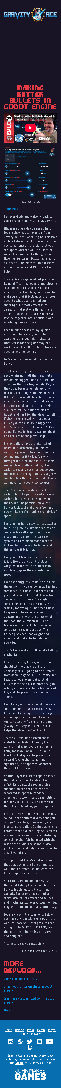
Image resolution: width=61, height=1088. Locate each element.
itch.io (51, 1059)
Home (8, 1030)
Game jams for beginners (20, 979)
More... (8, 1010)
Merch (41, 1030)
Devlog (19, 1030)
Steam (19, 1063)
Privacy (36, 1034)
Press (30, 1030)
